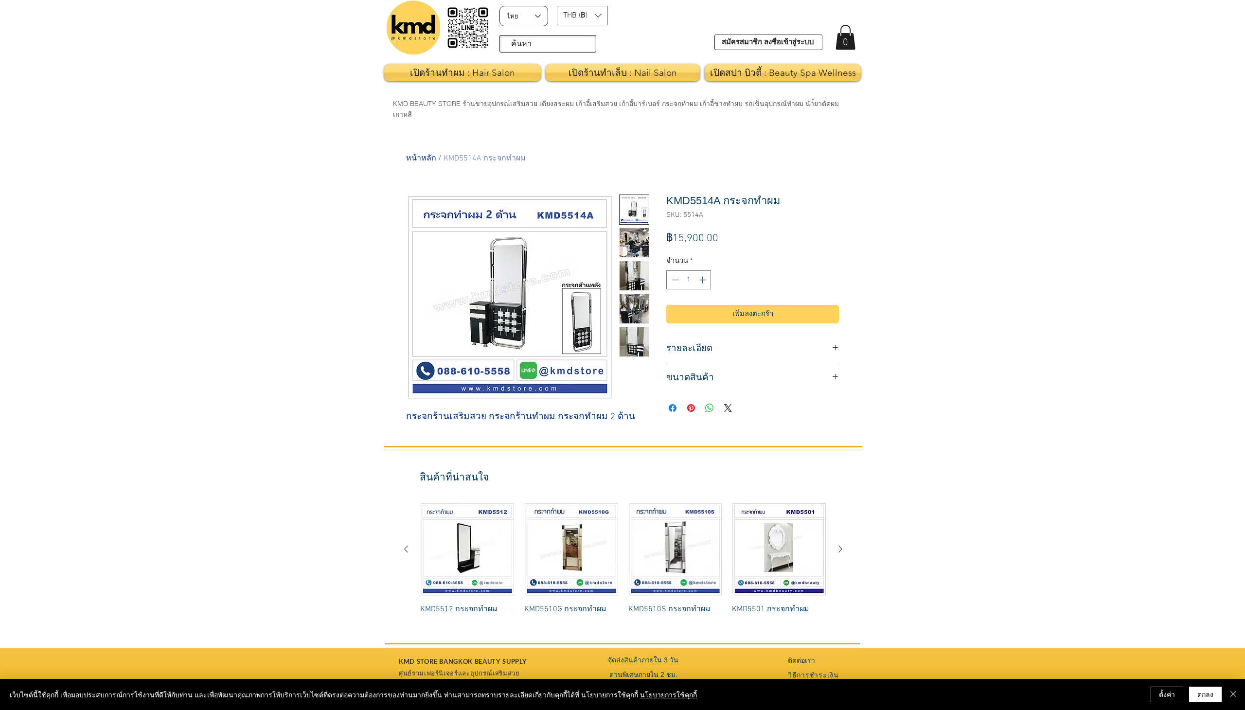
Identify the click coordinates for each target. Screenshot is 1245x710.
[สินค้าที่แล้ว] (406, 549)
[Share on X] (728, 408)
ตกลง (1205, 694)
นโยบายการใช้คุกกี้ (668, 694)
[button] (582, 15)
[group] (623, 564)
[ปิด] (1233, 694)
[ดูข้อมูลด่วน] (467, 549)
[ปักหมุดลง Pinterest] (691, 408)
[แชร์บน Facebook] (672, 408)
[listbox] (582, 15)
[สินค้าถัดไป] (840, 549)
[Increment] (703, 280)
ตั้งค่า (1167, 694)
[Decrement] (674, 280)
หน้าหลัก (421, 158)
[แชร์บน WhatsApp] (709, 408)
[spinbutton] (689, 280)
